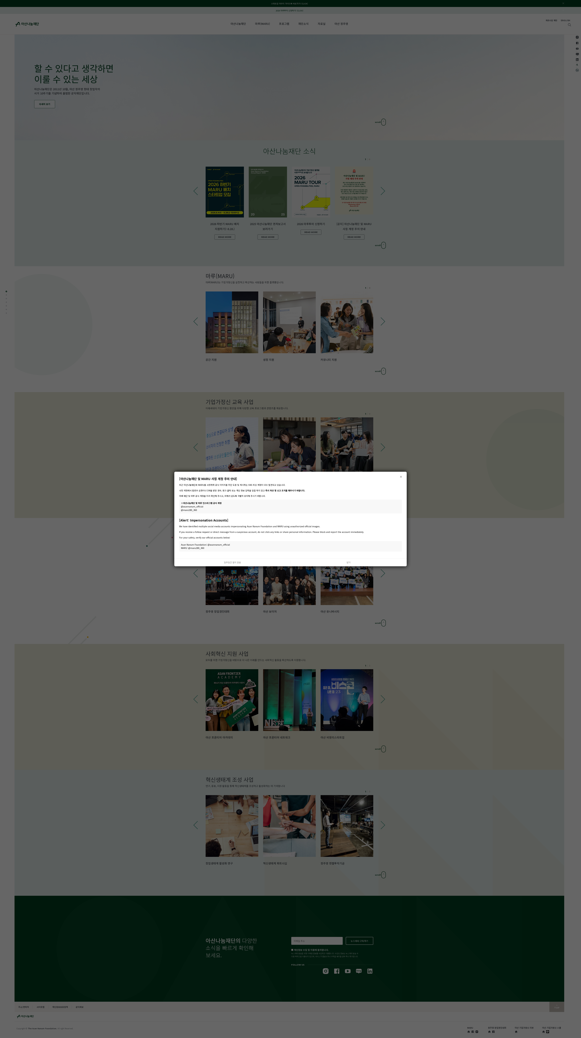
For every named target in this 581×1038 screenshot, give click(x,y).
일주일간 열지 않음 (232, 562)
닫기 (349, 562)
